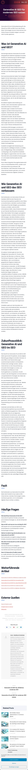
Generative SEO (11, 618)
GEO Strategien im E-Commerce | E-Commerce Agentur (18, 737)
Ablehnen (14, 763)
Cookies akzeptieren (14, 759)
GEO (15, 618)
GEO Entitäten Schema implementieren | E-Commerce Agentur (17, 714)
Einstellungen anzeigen (14, 766)
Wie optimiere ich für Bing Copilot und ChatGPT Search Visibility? (17, 745)
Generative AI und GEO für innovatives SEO (12, 580)
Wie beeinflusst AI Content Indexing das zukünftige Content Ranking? (18, 722)
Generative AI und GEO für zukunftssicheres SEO (14, 583)
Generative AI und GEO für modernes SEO (12, 585)
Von (10, 616)
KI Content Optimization (21, 618)
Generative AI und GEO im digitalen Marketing (13, 588)
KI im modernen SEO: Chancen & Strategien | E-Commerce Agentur (17, 730)
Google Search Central (7, 606)
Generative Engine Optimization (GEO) (15, 614)
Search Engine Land (6, 604)
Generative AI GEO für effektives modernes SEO (13, 577)
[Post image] (4, 714)
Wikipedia (3, 609)
